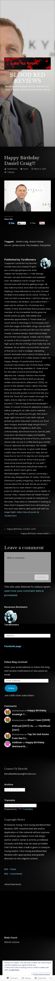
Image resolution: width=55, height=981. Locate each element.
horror (25, 169)
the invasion (32, 245)
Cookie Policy (14, 970)
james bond (19, 245)
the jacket (45, 245)
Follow (11, 688)
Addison (17, 742)
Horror (7, 245)
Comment (41, 577)
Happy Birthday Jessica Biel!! (35, 534)
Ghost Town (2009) (38, 720)
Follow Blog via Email (15, 662)
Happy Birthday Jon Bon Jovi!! (20, 529)
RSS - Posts (10, 869)
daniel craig (22, 241)
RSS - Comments (13, 873)
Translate (28, 809)
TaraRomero (12, 169)
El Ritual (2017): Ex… (23, 726)
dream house (36, 241)
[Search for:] (27, 635)
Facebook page (12, 646)
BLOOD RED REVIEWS (27, 78)
